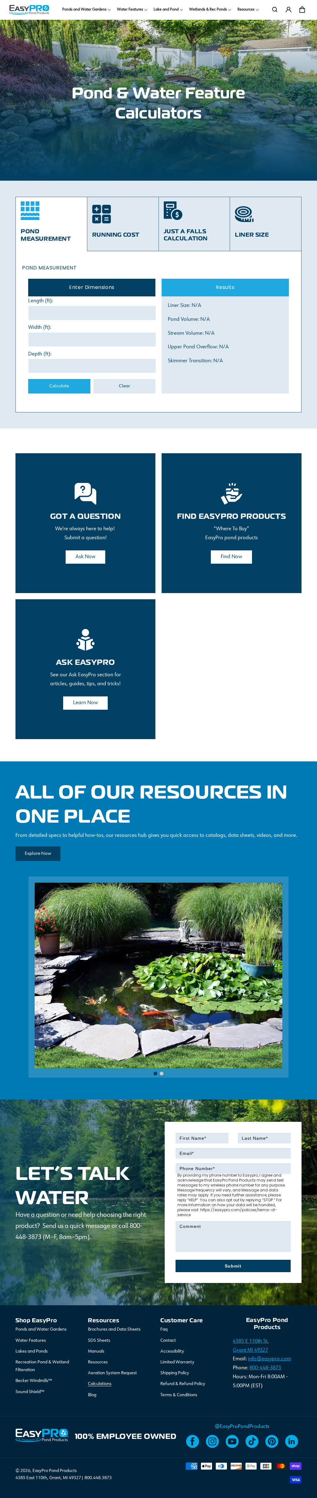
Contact (168, 1340)
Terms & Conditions (178, 1395)
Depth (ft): (39, 354)
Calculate (59, 386)
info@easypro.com (269, 1359)
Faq (163, 1329)
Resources (98, 1362)
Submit (233, 1265)
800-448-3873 (265, 1368)
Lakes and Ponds (31, 1351)
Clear (124, 386)
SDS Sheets (99, 1340)
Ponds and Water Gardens (41, 1329)
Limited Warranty (177, 1362)
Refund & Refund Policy (182, 1384)
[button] (86, 10)
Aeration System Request (112, 1373)
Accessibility (172, 1351)
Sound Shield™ (29, 1392)
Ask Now (85, 556)
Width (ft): (39, 327)
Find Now (231, 556)
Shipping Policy (174, 1373)
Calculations (99, 1384)
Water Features (30, 1340)
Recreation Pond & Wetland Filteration (42, 1366)
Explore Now (38, 853)
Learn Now (85, 702)
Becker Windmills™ (33, 1381)
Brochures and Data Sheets (114, 1329)
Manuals (96, 1351)
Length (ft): (40, 301)
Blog (92, 1395)
